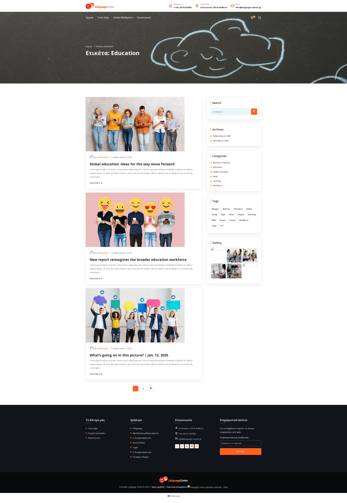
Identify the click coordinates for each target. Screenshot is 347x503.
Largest (240, 214)
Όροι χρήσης (158, 487)
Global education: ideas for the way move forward (132, 164)
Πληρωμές (137, 428)
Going (214, 214)
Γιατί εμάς (103, 17)
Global (249, 209)
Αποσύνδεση (139, 442)
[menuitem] (173, 496)
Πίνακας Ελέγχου (141, 456)
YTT (222, 225)
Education (217, 167)
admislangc (103, 157)
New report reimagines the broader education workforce (138, 259)
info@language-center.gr (248, 7)
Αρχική (89, 17)
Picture (223, 220)
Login (135, 447)
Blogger (215, 209)
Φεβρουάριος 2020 (222, 136)
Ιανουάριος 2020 (221, 140)
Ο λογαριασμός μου (142, 437)
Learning (217, 181)
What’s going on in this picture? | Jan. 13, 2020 (129, 355)
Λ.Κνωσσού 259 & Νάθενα (213, 7)
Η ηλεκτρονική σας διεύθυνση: (234, 437)
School (232, 220)
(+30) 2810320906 (183, 7)
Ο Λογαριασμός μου (142, 452)
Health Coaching (220, 171)
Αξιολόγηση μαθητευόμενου (146, 433)
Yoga (214, 225)
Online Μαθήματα (123, 17)
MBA (214, 220)
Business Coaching (221, 162)
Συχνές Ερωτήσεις (96, 433)
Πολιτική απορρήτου (177, 487)
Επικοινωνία (144, 17)
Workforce (217, 185)
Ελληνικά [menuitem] (175, 496)
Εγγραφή (240, 451)
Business (226, 209)
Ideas (215, 176)
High (223, 214)
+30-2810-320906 (187, 433)
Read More (95, 182)
